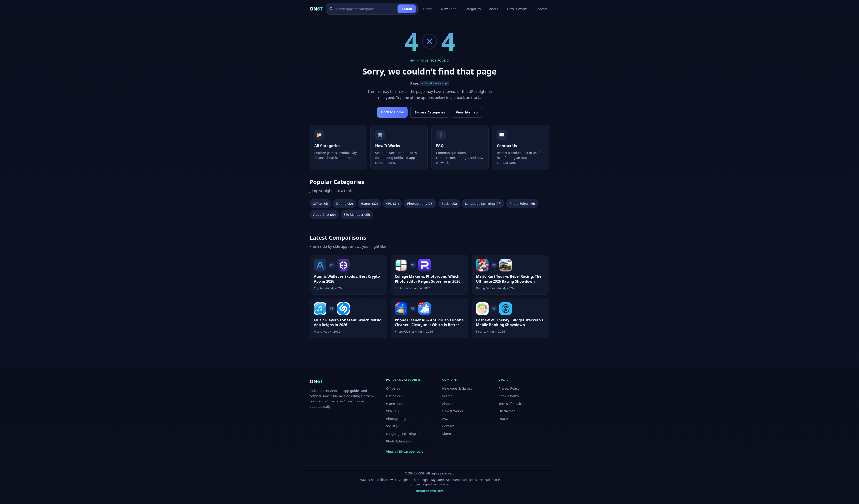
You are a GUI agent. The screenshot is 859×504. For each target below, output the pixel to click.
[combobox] (365, 8)
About (493, 9)
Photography (399, 418)
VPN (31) (392, 203)
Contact (541, 9)
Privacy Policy (509, 388)
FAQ (445, 418)
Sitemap (448, 433)
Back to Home (392, 112)
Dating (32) (344, 203)
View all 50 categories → (405, 451)
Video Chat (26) (324, 214)
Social (393, 426)
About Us (449, 403)
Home (427, 9)
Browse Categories (430, 112)
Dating (394, 396)
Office (393, 388)
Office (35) (320, 203)
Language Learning (404, 433)
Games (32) (369, 203)
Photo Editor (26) (522, 203)
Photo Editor (399, 441)
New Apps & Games (457, 388)
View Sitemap (467, 112)
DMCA (503, 418)
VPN (392, 411)
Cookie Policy (509, 396)
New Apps (448, 9)
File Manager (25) (357, 214)
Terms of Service (511, 403)
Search (407, 9)
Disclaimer (507, 411)
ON (316, 8)
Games (394, 403)
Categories (472, 9)
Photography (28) (420, 203)
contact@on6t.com (429, 491)
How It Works (517, 9)
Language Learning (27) (483, 203)
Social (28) (449, 203)
